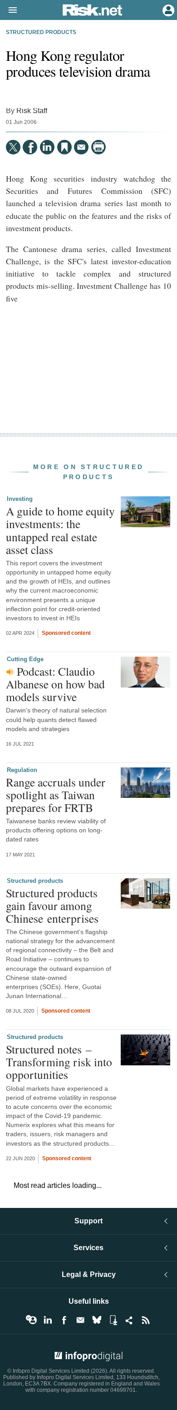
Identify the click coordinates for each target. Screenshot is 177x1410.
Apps (113, 1320)
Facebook (64, 1320)
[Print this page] (98, 147)
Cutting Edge (25, 659)
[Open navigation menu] (8, 10)
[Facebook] (30, 147)
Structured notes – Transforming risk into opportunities (59, 1062)
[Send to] (81, 147)
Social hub (129, 1320)
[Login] (167, 9)
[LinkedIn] (47, 147)
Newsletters (80, 1320)
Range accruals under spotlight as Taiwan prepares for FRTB (55, 795)
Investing (20, 498)
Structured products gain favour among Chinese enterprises (52, 905)
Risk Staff (31, 110)
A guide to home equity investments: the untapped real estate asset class (60, 530)
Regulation (22, 770)
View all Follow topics (31, 1320)
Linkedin (47, 1320)
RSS (145, 1320)
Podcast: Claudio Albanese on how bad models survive (55, 684)
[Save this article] (64, 147)
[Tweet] (13, 147)
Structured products (41, 32)
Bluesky (96, 1320)
